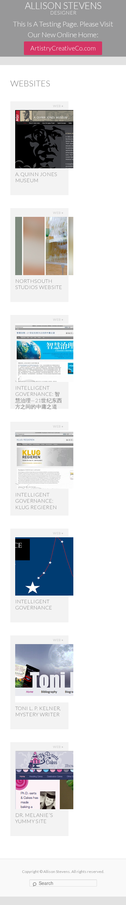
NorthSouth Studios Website (38, 284)
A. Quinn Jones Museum (36, 177)
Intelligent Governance (33, 604)
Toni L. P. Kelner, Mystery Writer (38, 711)
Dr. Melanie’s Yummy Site (34, 818)
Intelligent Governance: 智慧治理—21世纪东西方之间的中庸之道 (38, 397)
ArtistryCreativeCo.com (63, 48)
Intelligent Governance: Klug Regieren (36, 500)
